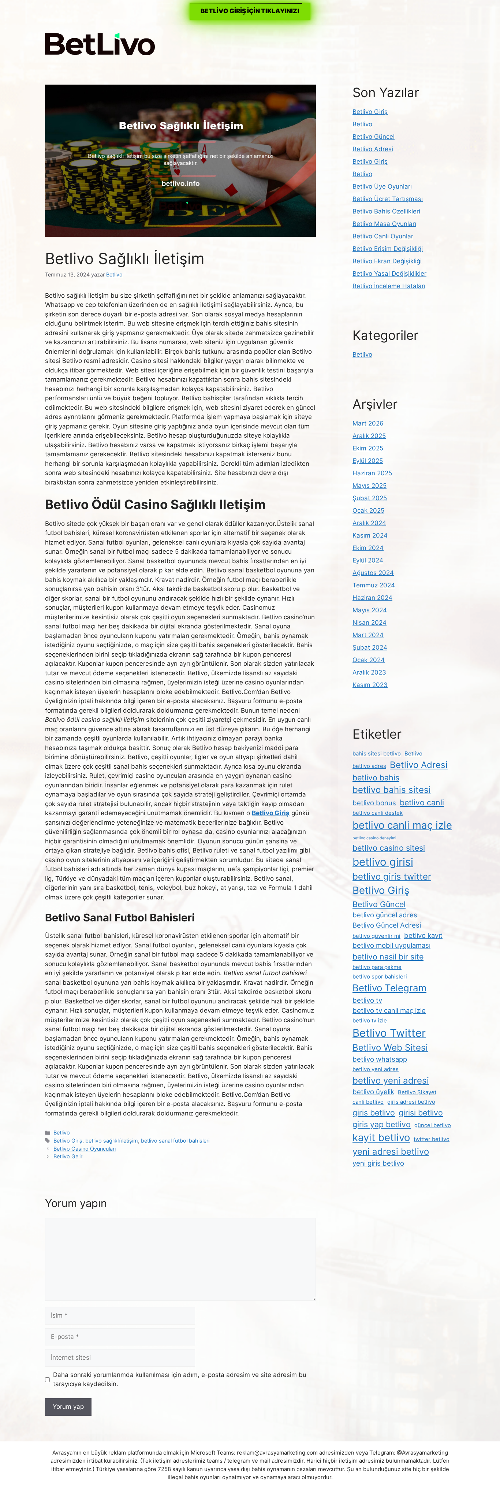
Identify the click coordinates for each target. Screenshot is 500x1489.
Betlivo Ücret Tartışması (387, 199)
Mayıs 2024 (369, 610)
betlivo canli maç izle (402, 825)
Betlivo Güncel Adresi (386, 925)
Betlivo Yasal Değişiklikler (389, 273)
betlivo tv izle (369, 1020)
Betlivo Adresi (372, 149)
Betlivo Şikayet (417, 1092)
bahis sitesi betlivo (376, 753)
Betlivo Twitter (389, 1032)
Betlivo (61, 1132)
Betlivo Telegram (389, 988)
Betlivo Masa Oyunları (384, 223)
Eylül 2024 (367, 560)
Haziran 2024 (372, 597)
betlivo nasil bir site (387, 956)
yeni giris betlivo (378, 1163)
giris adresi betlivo (411, 1101)
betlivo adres (369, 765)
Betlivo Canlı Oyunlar (382, 236)
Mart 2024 (368, 635)
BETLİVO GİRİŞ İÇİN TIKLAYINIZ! (250, 11)
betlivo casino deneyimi (374, 838)
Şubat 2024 (369, 647)
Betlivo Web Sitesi (390, 1047)
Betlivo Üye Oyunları (382, 186)
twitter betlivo (431, 1139)
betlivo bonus (374, 803)
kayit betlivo (381, 1137)
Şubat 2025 (369, 498)
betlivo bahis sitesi (391, 789)
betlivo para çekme (377, 966)
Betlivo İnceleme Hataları (388, 286)
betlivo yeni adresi (390, 1080)
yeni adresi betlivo (390, 1151)
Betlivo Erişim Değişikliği (387, 248)
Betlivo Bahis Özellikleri (386, 211)
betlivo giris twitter (391, 876)
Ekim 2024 (368, 548)
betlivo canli (422, 802)
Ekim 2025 (367, 448)
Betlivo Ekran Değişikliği (387, 261)
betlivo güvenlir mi (376, 935)
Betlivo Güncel (373, 136)
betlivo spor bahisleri (379, 976)
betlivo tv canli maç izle (389, 1010)
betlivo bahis (375, 777)
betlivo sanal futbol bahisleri (175, 1140)
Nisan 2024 (369, 622)
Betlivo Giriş (67, 1140)
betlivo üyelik (373, 1092)
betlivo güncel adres (384, 915)
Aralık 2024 (369, 523)
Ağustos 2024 (373, 572)
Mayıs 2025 (369, 485)
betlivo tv (367, 1000)
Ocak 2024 (368, 660)
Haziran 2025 (372, 473)
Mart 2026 (368, 423)
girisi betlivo (421, 1112)
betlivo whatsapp (379, 1059)
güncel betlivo (432, 1125)
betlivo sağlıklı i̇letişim (111, 1140)
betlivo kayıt (423, 935)
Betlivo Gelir (67, 1156)
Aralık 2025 (369, 435)
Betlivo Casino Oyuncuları (84, 1148)
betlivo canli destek (377, 812)
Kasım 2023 (370, 684)
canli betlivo (368, 1101)
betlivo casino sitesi (388, 848)
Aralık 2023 (369, 672)
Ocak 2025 (368, 510)
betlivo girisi (382, 861)
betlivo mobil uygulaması (391, 945)
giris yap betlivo (381, 1124)
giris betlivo (373, 1112)
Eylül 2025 (367, 460)
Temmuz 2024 (373, 585)
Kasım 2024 (370, 535)
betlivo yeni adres (375, 1069)
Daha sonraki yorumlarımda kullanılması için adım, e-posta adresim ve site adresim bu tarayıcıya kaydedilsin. (179, 1379)
